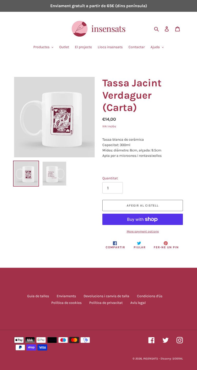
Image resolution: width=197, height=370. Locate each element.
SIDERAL (177, 358)
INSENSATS (150, 358)
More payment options (143, 231)
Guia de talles (38, 296)
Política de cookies (66, 303)
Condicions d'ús (149, 296)
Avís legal (138, 303)
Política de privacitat (106, 303)
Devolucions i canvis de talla (106, 296)
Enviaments (66, 296)
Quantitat (110, 178)
